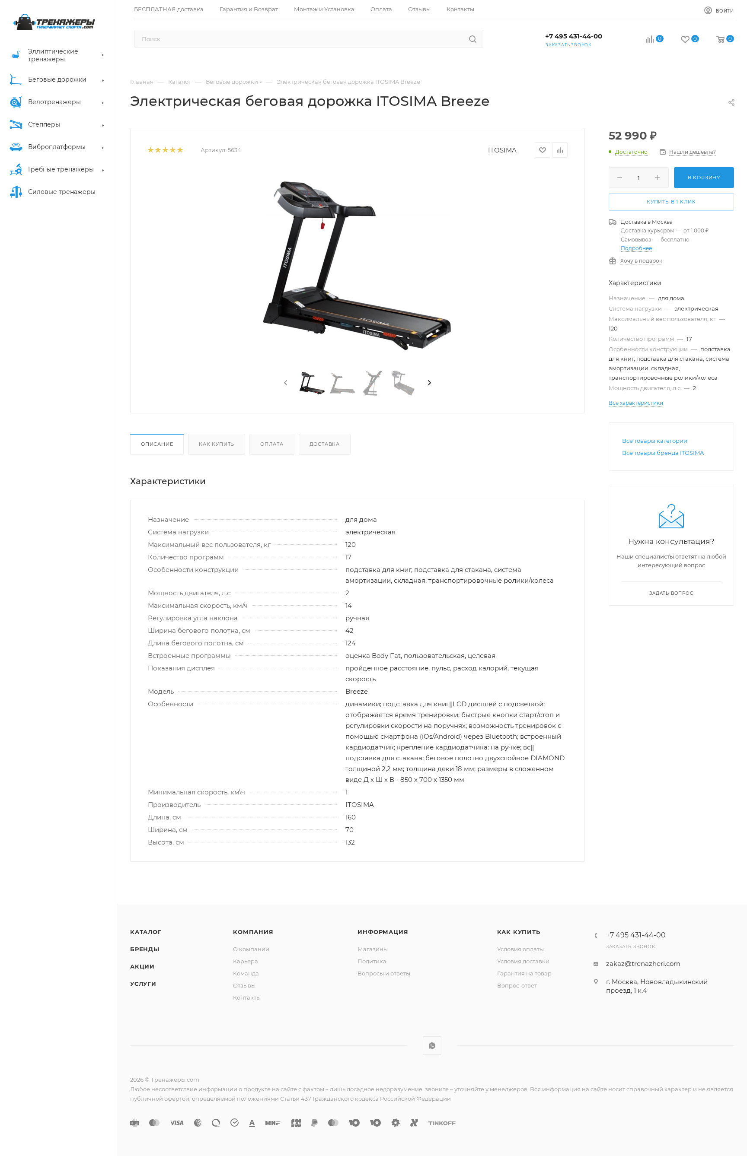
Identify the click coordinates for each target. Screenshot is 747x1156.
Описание (157, 444)
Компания (253, 931)
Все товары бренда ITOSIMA (663, 452)
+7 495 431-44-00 (573, 36)
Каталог (146, 931)
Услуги (143, 983)
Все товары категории (654, 440)
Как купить (216, 444)
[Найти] (472, 39)
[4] (172, 150)
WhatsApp (432, 1045)
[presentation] (285, 383)
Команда (246, 973)
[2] (157, 150)
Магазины (373, 949)
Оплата (272, 444)
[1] (150, 150)
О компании (251, 949)
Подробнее (636, 248)
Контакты (247, 997)
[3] (165, 150)
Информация (383, 931)
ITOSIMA (502, 150)
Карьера (245, 961)
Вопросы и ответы (384, 973)
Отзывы (244, 985)
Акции (142, 966)
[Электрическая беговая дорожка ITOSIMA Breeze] (357, 265)
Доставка (325, 444)
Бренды (145, 949)
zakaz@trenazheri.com (643, 963)
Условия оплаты (520, 949)
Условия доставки (523, 961)
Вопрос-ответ (517, 985)
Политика (372, 961)
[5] (179, 150)
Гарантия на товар (524, 973)
